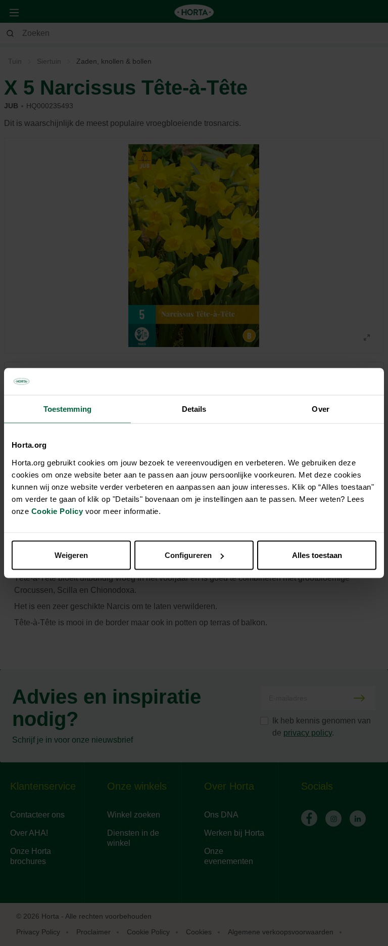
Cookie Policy (57, 511)
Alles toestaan (317, 555)
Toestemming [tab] (67, 408)
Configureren (188, 555)
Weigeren (71, 555)
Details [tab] (194, 408)
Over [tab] (320, 408)
